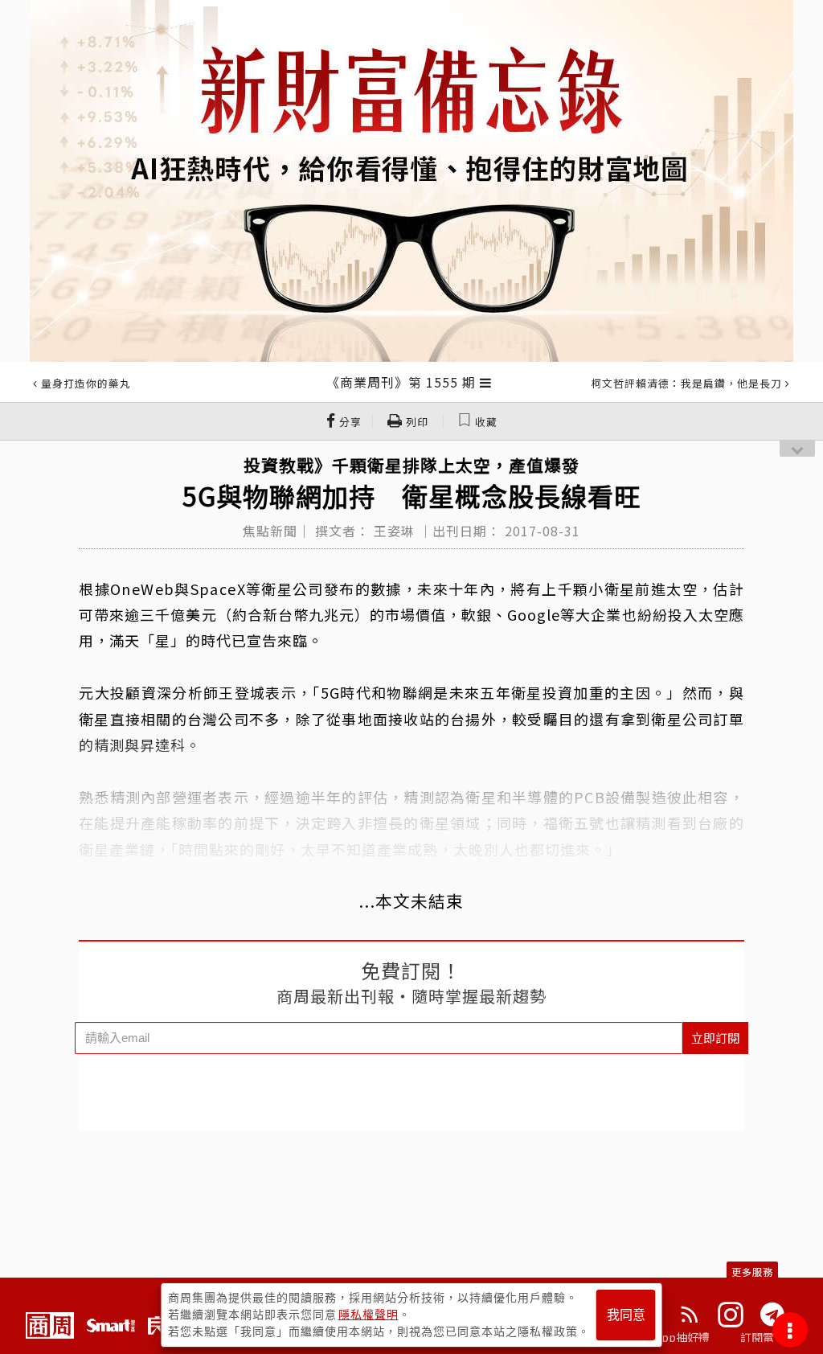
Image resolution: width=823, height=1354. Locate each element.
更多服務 (752, 1271)
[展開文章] (486, 382)
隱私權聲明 (368, 1314)
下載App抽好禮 (670, 1337)
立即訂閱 (715, 1037)
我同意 (626, 1315)
